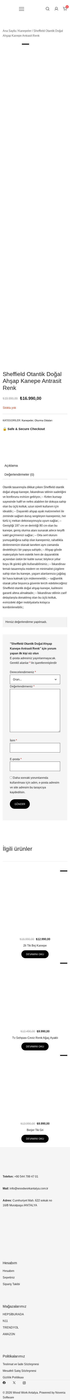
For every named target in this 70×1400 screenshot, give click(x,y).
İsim (13, 740)
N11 (5, 1320)
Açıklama (11, 465)
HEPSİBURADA (13, 1314)
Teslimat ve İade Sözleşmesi (21, 1364)
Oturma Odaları (43, 420)
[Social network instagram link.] (24, 1382)
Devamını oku (35, 954)
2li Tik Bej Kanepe (35, 945)
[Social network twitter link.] (14, 1382)
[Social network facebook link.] (4, 1382)
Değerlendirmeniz (22, 686)
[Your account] (56, 9)
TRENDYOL (11, 1327)
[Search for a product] (47, 8)
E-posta (16, 759)
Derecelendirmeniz (23, 672)
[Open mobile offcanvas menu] (21, 9)
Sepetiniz (9, 1277)
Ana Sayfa (9, 30)
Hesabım (8, 1270)
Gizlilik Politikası (13, 1377)
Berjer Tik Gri (35, 1130)
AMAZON (9, 1334)
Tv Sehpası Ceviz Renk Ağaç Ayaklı (35, 1037)
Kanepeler (24, 30)
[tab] (35, 465)
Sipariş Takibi (11, 1284)
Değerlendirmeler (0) (19, 474)
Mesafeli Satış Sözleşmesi (19, 1370)
